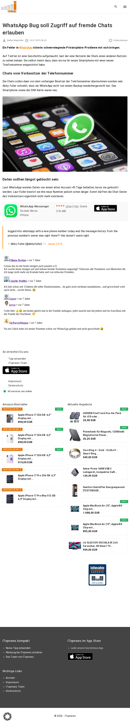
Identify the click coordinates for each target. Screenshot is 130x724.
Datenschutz (16, 385)
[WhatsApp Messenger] (10, 216)
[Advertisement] (93, 371)
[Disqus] (65, 296)
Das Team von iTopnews (20, 656)
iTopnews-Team (17, 363)
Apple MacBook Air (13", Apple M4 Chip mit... (102, 526)
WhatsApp (26, 47)
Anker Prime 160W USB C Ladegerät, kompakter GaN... (100, 470)
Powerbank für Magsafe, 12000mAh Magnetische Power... (103, 433)
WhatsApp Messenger (34, 206)
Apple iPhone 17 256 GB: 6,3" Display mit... (34, 416)
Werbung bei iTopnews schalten (24, 652)
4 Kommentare (120, 40)
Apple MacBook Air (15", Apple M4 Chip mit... (102, 507)
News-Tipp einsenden (18, 648)
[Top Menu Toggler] (125, 7)
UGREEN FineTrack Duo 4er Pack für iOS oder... (102, 415)
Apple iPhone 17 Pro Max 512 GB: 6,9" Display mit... (37, 497)
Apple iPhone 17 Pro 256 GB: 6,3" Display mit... (37, 477)
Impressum (14, 381)
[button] (7, 716)
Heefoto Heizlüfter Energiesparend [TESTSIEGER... (104, 489)
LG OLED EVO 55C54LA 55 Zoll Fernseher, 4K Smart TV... (100, 544)
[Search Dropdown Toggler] (116, 6)
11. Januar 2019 (52, 244)
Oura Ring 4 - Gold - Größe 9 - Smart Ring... (100, 452)
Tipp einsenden (17, 358)
